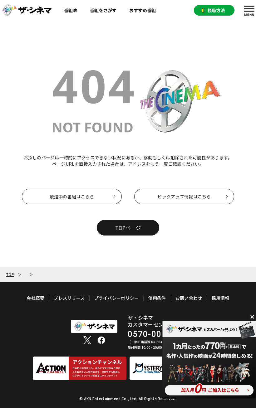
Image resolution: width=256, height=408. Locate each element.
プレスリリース (69, 298)
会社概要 (35, 298)
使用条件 (157, 298)
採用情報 (220, 298)
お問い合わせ (188, 298)
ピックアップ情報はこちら (184, 196)
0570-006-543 (156, 334)
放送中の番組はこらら (72, 196)
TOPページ (128, 227)
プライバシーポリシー (116, 298)
